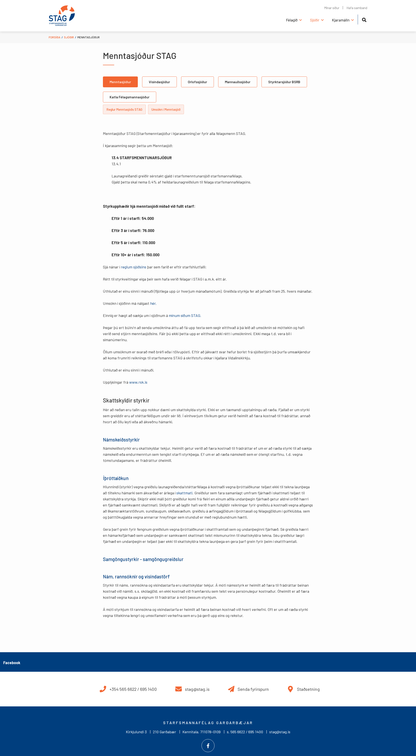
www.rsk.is (138, 382)
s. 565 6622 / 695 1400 (245, 731)
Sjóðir (69, 37)
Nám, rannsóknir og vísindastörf (136, 576)
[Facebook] (208, 745)
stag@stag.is (279, 731)
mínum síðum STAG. (185, 315)
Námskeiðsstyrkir (121, 439)
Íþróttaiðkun (115, 478)
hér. (153, 303)
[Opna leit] (364, 19)
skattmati (184, 492)
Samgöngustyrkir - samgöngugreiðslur (143, 559)
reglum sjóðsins (133, 266)
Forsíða (54, 37)
